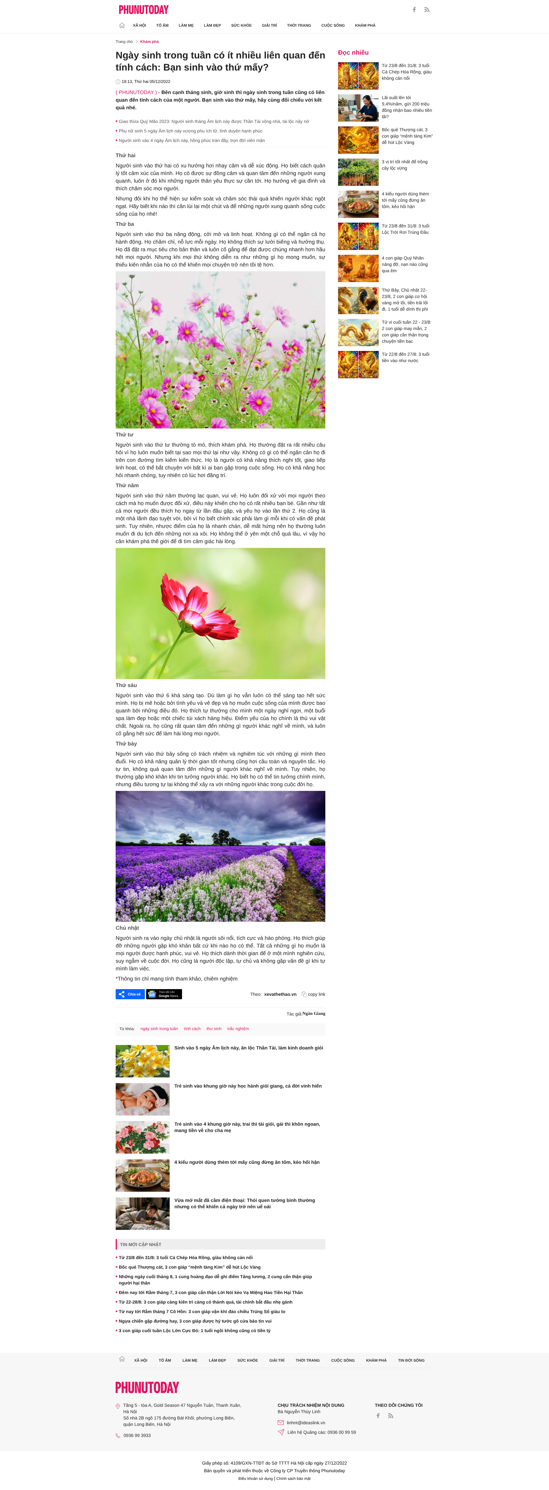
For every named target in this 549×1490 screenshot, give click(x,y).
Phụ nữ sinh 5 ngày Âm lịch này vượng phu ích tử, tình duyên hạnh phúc (190, 130)
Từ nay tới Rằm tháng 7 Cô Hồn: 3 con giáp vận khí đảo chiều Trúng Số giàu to (202, 1311)
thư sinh (214, 1028)
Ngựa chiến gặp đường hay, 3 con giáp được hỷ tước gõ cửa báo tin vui (195, 1321)
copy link (316, 994)
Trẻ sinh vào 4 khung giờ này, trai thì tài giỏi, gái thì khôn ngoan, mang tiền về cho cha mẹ (247, 1127)
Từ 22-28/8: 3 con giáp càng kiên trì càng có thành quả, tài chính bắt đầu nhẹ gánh (206, 1302)
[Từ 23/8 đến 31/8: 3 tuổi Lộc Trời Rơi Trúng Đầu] (358, 236)
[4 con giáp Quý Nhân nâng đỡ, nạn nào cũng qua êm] (358, 268)
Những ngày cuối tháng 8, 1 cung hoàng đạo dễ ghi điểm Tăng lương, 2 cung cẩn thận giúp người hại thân (215, 1279)
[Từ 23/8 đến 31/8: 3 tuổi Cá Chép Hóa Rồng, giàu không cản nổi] (358, 76)
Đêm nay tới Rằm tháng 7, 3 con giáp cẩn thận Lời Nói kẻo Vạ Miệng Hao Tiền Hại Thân (211, 1292)
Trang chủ (124, 41)
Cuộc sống (333, 25)
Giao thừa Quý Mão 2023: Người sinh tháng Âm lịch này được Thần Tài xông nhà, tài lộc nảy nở (214, 121)
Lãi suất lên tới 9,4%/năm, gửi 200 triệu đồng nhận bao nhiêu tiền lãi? (407, 107)
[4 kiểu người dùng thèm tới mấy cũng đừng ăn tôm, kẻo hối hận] (143, 1175)
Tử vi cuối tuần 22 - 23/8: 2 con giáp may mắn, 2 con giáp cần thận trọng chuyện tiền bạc (406, 332)
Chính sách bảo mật (293, 1478)
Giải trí (269, 25)
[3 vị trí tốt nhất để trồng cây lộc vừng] (358, 172)
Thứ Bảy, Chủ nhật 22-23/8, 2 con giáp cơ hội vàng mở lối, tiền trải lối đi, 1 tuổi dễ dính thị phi (405, 299)
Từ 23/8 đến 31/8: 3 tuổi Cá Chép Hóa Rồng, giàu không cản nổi (186, 1257)
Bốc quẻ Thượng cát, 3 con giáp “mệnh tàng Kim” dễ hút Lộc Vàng (190, 1267)
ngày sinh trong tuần (159, 1028)
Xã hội (139, 25)
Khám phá (365, 25)
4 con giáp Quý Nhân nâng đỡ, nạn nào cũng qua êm (405, 264)
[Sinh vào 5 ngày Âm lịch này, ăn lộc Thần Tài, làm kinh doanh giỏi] (143, 1061)
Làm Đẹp (212, 25)
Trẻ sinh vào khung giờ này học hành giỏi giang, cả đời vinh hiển (248, 1086)
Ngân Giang (313, 1013)
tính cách (192, 1028)
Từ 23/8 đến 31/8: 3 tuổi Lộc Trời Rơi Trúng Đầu (405, 229)
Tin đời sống (411, 1360)
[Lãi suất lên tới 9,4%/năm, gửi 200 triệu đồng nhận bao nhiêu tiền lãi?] (358, 108)
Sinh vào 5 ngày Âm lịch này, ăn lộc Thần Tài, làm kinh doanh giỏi (248, 1048)
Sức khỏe (241, 25)
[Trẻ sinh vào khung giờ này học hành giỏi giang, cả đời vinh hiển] (143, 1099)
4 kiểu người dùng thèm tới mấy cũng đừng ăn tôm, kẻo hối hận (247, 1162)
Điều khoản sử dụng (256, 1478)
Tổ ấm (162, 25)
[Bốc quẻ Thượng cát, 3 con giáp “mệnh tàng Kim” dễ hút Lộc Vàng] (358, 140)
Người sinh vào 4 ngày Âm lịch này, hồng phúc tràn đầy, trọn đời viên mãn (192, 140)
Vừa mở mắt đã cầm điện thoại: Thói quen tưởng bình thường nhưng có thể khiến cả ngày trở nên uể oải (244, 1204)
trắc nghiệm (238, 1028)
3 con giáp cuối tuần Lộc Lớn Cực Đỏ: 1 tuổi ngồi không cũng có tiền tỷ (194, 1330)
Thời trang (299, 25)
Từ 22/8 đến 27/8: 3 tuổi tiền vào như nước (405, 357)
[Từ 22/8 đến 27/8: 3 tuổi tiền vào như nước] (358, 364)
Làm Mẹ (186, 25)
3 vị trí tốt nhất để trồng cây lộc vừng (405, 165)
